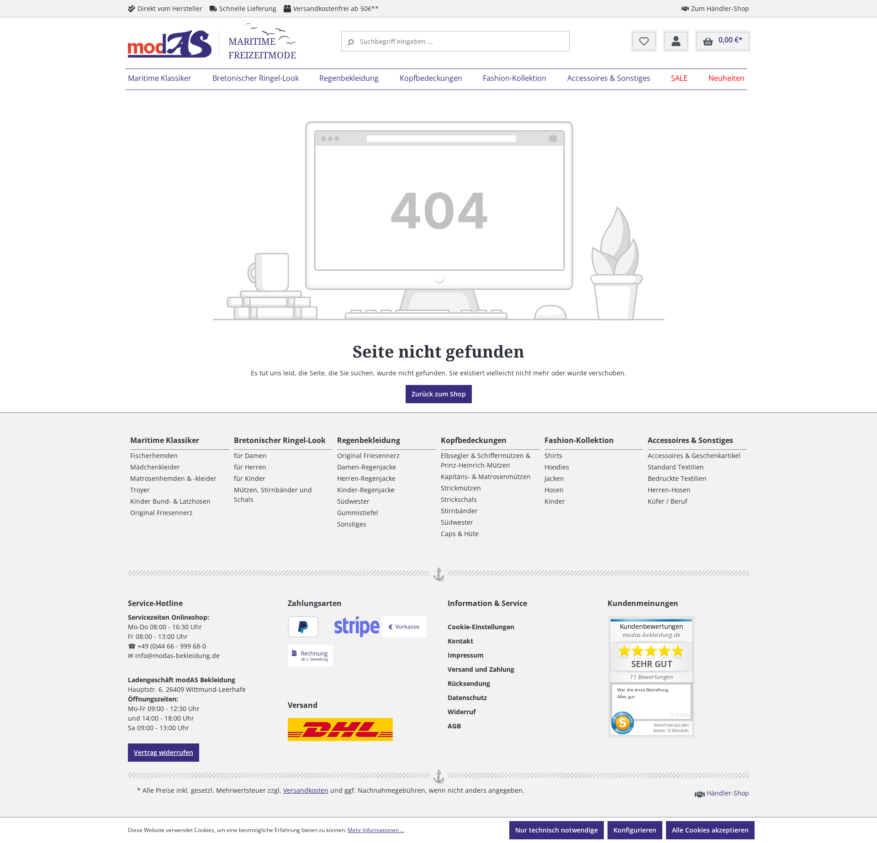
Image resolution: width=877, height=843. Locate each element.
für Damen (250, 455)
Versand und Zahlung (481, 669)
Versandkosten (305, 790)
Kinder (554, 501)
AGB (454, 726)
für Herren (250, 467)
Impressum (466, 655)
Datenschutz (467, 697)
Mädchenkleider (155, 467)
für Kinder (249, 478)
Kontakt (460, 641)
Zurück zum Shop (439, 394)
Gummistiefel (357, 512)
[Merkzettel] (644, 41)
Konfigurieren (634, 830)
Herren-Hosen (669, 489)
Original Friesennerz (161, 512)
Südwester (353, 501)
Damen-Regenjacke (366, 467)
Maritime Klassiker (164, 440)
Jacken (554, 478)
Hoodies (556, 467)
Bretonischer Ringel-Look (280, 440)
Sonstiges (351, 524)
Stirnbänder (459, 510)
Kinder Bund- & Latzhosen (170, 501)
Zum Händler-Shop (720, 8)
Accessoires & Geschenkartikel (694, 455)
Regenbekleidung (368, 440)
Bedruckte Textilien (677, 478)
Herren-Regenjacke (366, 478)
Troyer (140, 489)
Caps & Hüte (460, 533)
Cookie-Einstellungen (481, 626)
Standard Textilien (676, 467)
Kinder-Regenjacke (366, 489)
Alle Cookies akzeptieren (710, 830)
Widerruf (461, 711)
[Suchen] (351, 41)
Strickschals (459, 499)
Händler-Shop (727, 793)
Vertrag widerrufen (163, 752)
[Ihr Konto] (676, 41)
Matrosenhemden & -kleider (173, 478)
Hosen (554, 489)
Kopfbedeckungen (474, 440)
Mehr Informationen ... (376, 830)
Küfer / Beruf (667, 501)
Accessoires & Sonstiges (690, 440)
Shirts (553, 455)
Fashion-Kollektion (579, 440)
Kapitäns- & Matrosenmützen (486, 476)
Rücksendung (469, 683)
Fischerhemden (154, 455)
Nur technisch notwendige (556, 830)
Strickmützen (461, 488)
